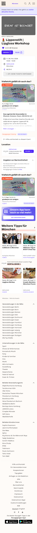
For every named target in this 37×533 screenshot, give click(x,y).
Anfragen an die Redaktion (18, 476)
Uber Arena (6, 391)
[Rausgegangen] (4, 3)
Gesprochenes (7, 372)
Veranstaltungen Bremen (11, 312)
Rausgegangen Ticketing (9, 134)
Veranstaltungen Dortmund (12, 317)
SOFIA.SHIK (10, 64)
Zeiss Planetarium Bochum (12, 401)
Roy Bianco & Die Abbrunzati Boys (14, 435)
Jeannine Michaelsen (10, 428)
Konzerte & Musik (9, 351)
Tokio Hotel (6, 453)
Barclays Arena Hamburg (11, 406)
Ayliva (4, 433)
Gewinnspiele (18, 488)
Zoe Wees (5, 430)
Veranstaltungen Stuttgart (11, 335)
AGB (18, 506)
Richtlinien (18, 491)
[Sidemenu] (33, 3)
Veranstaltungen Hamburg (12, 325)
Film (4, 359)
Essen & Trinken (8, 377)
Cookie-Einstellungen (18, 503)
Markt (4, 361)
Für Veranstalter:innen (18, 467)
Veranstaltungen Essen (10, 320)
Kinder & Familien (9, 356)
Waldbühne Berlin (8, 404)
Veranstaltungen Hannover (12, 327)
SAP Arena (6, 414)
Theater (5, 369)
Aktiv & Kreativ (22, 134)
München (5, 298)
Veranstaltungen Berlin (10, 307)
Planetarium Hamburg (10, 396)
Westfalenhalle (7, 417)
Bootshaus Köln (8, 398)
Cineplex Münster (8, 411)
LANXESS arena (7, 409)
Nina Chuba (6, 443)
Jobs (18, 479)
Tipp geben (18, 473)
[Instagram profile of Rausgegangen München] (14, 512)
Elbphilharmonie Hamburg (12, 386)
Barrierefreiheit (18, 485)
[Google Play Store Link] (25, 522)
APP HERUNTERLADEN (22, 218)
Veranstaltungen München (12, 333)
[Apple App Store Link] (11, 522)
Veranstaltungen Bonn (10, 309)
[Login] (29, 3)
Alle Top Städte (7, 338)
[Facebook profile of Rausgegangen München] (18, 512)
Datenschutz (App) (18, 500)
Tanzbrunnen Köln (9, 388)
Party (4, 354)
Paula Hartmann (8, 451)
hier (20, 169)
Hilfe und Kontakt (18, 464)
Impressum (18, 494)
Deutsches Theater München (12, 393)
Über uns (18, 482)
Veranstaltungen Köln (10, 315)
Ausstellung (6, 367)
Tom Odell (5, 456)
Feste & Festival (8, 374)
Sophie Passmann (8, 425)
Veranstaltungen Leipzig (11, 330)
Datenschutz (18, 497)
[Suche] (25, 3)
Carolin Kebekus (8, 441)
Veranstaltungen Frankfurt (12, 322)
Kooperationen (18, 470)
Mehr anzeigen (8, 129)
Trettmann (6, 448)
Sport (4, 346)
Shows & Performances (10, 349)
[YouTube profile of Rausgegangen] (22, 512)
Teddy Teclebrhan (8, 438)
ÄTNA (4, 446)
